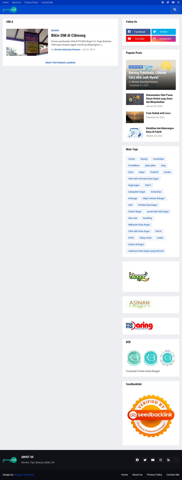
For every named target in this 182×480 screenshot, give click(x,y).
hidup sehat (145, 237)
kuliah (160, 237)
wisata (167, 172)
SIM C (148, 185)
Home (6, 2)
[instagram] (178, 2)
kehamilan (156, 191)
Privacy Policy (31, 2)
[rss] (168, 460)
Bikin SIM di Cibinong (68, 35)
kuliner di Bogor (136, 244)
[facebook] (163, 2)
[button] (174, 9)
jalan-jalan (150, 165)
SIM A (158, 231)
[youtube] (173, 2)
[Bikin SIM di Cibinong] (27, 42)
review (131, 159)
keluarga (132, 198)
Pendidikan (134, 165)
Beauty (144, 159)
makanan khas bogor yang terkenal (146, 251)
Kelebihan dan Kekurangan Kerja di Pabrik (160, 130)
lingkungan (133, 185)
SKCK (131, 237)
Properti (154, 172)
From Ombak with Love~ (158, 113)
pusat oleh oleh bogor (158, 211)
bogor (142, 172)
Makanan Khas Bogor (139, 224)
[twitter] (168, 2)
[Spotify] (176, 460)
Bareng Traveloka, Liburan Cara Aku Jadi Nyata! (147, 75)
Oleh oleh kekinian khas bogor (143, 178)
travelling (147, 218)
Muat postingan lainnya (60, 62)
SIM (130, 205)
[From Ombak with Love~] (135, 117)
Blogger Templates (24, 474)
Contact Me (47, 2)
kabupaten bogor (136, 191)
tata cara (132, 218)
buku (130, 172)
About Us (16, 2)
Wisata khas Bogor (147, 205)
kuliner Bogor (134, 211)
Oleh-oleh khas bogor (139, 231)
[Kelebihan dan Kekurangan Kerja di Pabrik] (135, 132)
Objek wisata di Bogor (154, 198)
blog (163, 165)
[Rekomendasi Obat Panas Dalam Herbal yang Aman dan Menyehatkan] (135, 99)
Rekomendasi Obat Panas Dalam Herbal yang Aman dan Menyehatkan (159, 98)
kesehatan (158, 159)
